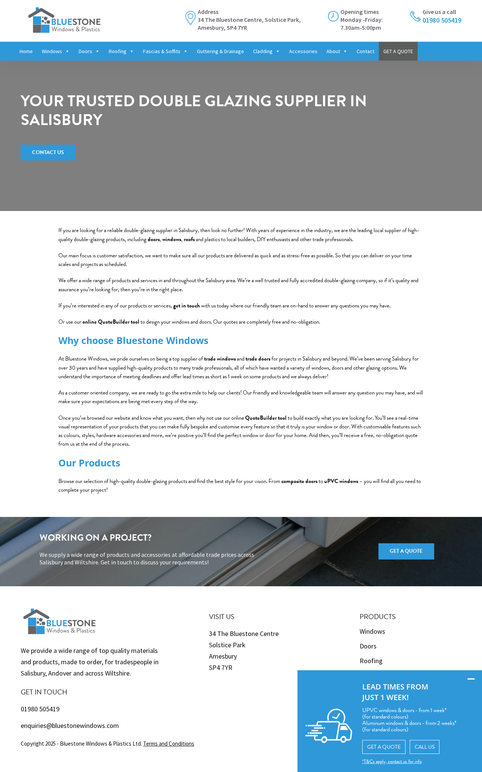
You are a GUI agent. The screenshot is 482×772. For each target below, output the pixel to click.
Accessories (303, 51)
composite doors (299, 481)
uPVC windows (341, 481)
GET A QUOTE (398, 51)
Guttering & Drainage (220, 51)
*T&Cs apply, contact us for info (392, 761)
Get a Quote (406, 551)
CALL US (425, 747)
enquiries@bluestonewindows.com (70, 725)
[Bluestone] (64, 16)
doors (154, 239)
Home (26, 51)
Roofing (118, 51)
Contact (365, 51)
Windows (52, 51)
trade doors (258, 359)
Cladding (263, 51)
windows (171, 239)
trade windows (220, 359)
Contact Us (48, 152)
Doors (85, 51)
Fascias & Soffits (161, 51)
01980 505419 (40, 709)
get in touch (186, 305)
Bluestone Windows (86, 359)
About (333, 51)
